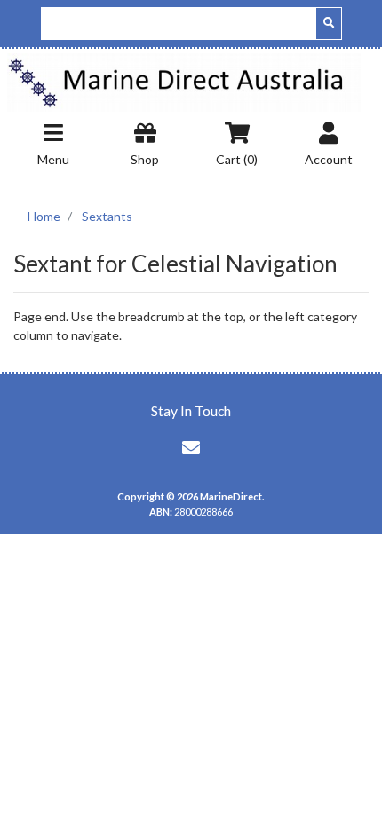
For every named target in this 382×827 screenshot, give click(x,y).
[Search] (328, 23)
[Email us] (191, 447)
